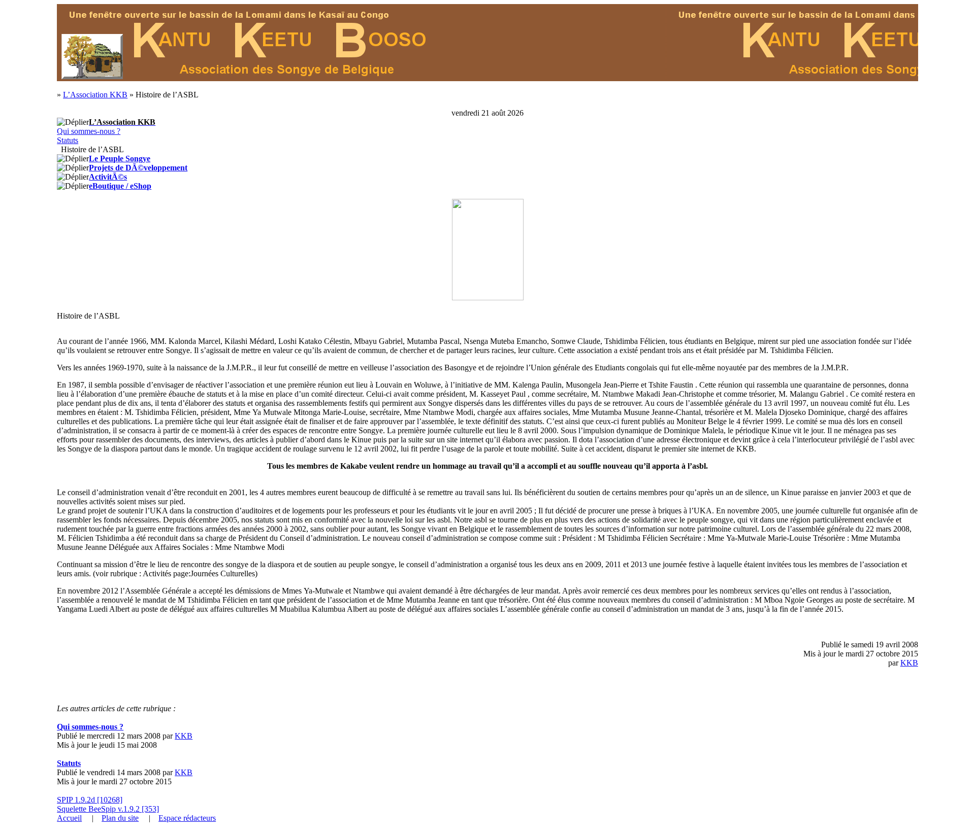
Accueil (69, 818)
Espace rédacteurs (187, 818)
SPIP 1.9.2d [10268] (89, 799)
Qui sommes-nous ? (88, 131)
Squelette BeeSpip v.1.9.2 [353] (108, 809)
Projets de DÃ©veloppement (138, 167)
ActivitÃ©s (108, 176)
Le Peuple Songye (119, 158)
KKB (909, 662)
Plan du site (120, 818)
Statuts (67, 140)
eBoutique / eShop (120, 186)
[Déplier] (73, 122)
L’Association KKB (95, 94)
